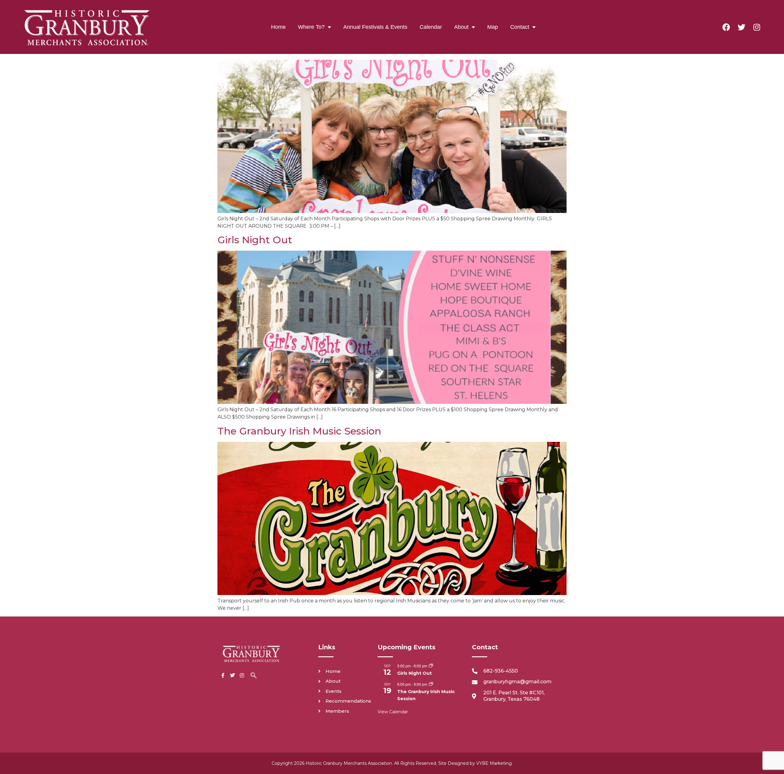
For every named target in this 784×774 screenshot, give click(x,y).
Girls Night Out (254, 240)
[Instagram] (756, 27)
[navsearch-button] (254, 676)
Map (492, 27)
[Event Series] (431, 666)
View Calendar (393, 712)
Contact (519, 27)
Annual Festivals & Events (375, 27)
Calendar (431, 27)
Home (278, 27)
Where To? (311, 27)
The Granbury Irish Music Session (299, 431)
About (461, 27)
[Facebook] (726, 27)
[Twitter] (741, 27)
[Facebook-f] (223, 675)
